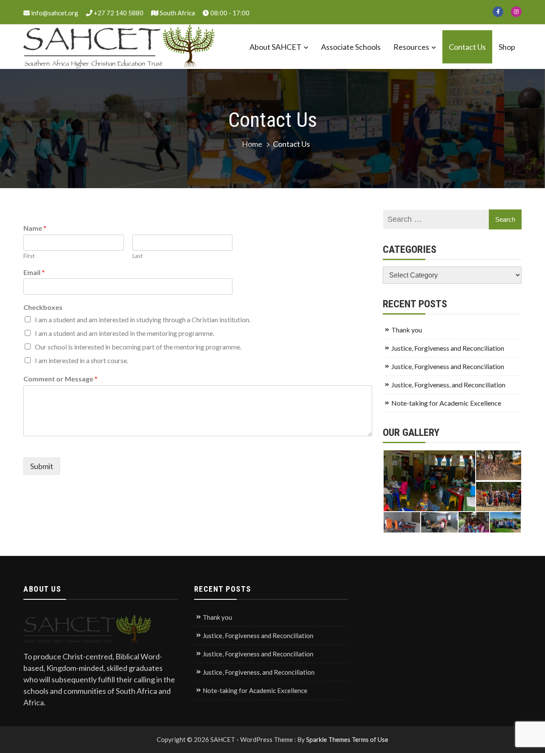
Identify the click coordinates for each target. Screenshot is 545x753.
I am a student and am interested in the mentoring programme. (124, 333)
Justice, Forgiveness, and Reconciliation (448, 385)
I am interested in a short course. (81, 360)
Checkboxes (43, 307)
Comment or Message (60, 379)
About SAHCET (275, 47)
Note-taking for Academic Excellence (446, 403)
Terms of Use (370, 739)
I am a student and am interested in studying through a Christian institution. (142, 319)
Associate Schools (351, 47)
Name (34, 228)
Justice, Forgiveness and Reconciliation (447, 348)
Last (137, 255)
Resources (411, 47)
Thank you (406, 330)
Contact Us (467, 47)
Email (34, 272)
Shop (507, 47)
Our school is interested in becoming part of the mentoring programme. (138, 347)
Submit (41, 466)
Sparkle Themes (328, 739)
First (28, 255)
